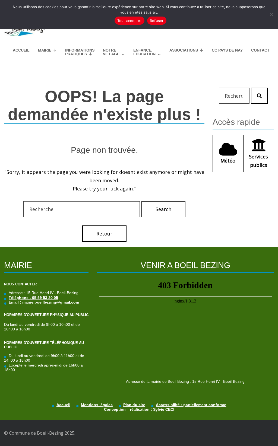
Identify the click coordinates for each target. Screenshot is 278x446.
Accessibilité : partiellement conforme (191, 405)
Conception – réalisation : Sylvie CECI (139, 409)
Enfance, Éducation (144, 52)
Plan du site (134, 405)
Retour (104, 233)
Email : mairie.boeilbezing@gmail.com (44, 302)
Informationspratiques (79, 52)
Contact (260, 50)
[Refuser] (271, 14)
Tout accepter (129, 20)
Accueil (21, 50)
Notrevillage (111, 52)
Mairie (44, 50)
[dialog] (139, 14)
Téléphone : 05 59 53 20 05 (33, 297)
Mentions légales (97, 405)
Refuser (157, 20)
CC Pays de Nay (227, 50)
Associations (183, 50)
